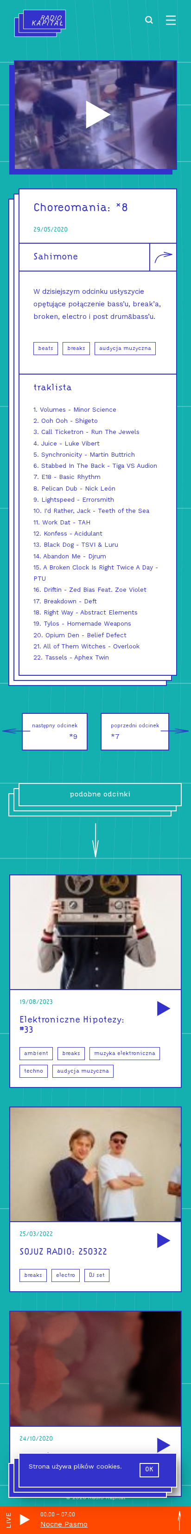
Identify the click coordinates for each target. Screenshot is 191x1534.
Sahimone (55, 257)
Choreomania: (72, 208)
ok (149, 1470)
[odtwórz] (162, 1009)
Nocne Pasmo (64, 1524)
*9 (54, 732)
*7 (135, 732)
